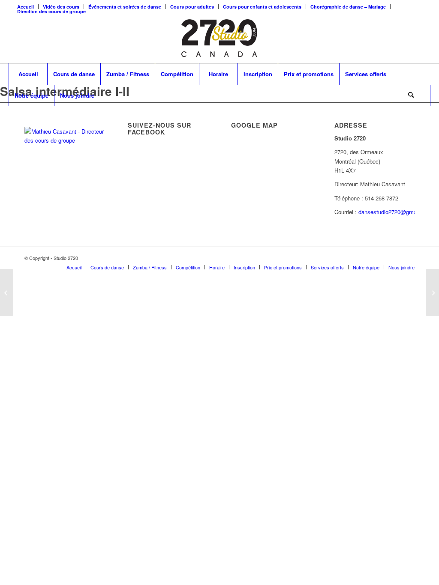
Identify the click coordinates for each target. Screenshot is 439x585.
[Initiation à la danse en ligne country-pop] (6, 292)
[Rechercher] (411, 95)
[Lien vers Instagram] (408, 257)
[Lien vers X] (382, 257)
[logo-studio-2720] (219, 38)
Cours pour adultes (192, 6)
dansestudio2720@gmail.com (395, 212)
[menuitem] (125, 6)
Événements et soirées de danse (124, 6)
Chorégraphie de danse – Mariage (348, 6)
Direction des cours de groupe (51, 11)
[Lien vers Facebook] (395, 257)
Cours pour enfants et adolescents (262, 6)
